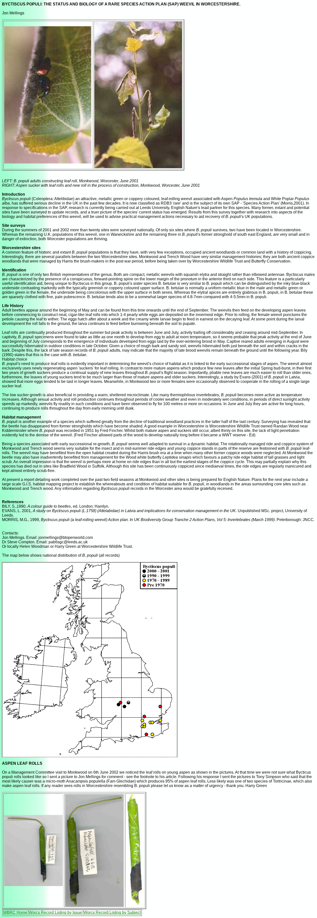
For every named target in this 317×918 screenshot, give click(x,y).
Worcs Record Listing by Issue (55, 912)
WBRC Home (15, 912)
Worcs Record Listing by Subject (112, 912)
